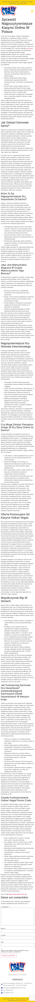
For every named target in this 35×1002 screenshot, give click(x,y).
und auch (30, 48)
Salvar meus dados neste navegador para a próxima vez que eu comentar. (15, 951)
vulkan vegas (12, 894)
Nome (3, 928)
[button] (32, 11)
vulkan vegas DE (21, 894)
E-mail (3, 935)
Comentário (5, 907)
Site (2, 942)
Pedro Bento (23, 1000)
